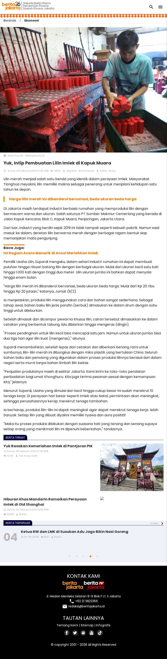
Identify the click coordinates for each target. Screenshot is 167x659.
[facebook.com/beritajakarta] (67, 633)
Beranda (9, 20)
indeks (154, 523)
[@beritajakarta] (75, 633)
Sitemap (87, 625)
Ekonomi (31, 20)
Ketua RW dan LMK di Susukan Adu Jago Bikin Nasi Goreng (74, 531)
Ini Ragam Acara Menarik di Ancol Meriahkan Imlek (50, 253)
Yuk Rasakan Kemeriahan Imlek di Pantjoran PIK (48, 446)
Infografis (103, 625)
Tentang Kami (67, 625)
